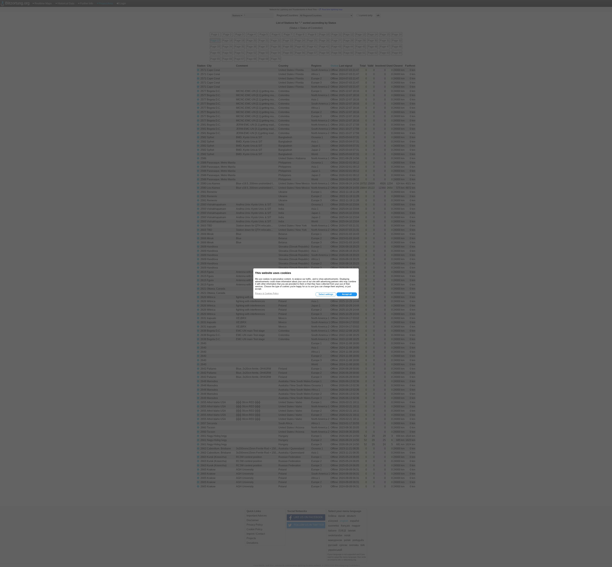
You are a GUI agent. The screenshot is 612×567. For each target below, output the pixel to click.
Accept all (347, 294)
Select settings (326, 294)
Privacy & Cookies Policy (267, 293)
